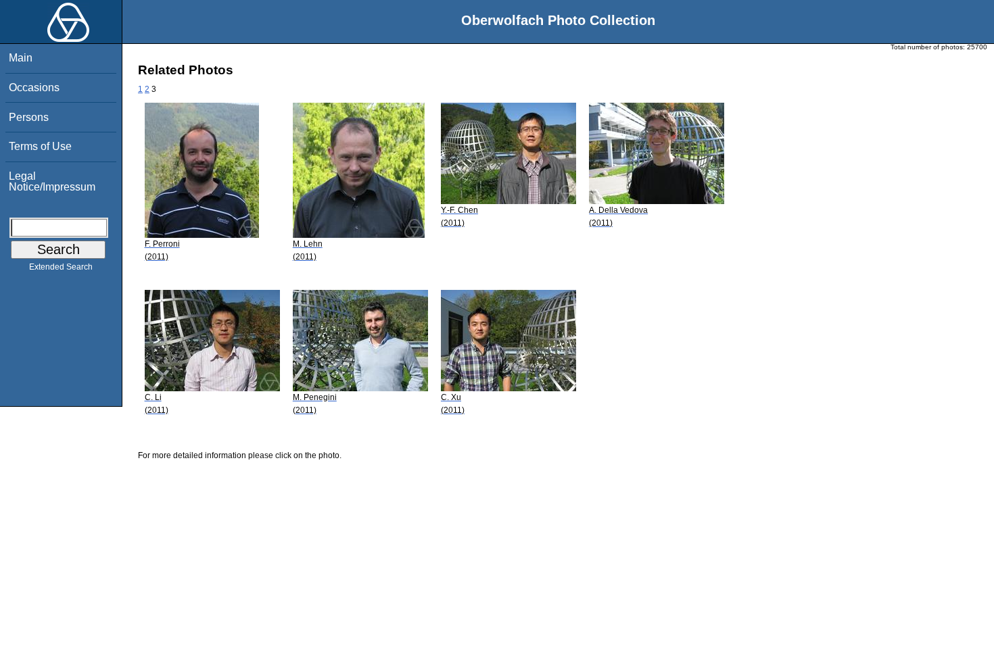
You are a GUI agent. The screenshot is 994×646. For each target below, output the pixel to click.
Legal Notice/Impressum (52, 181)
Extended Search (61, 267)
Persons (29, 117)
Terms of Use (40, 146)
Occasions (34, 87)
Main (20, 58)
